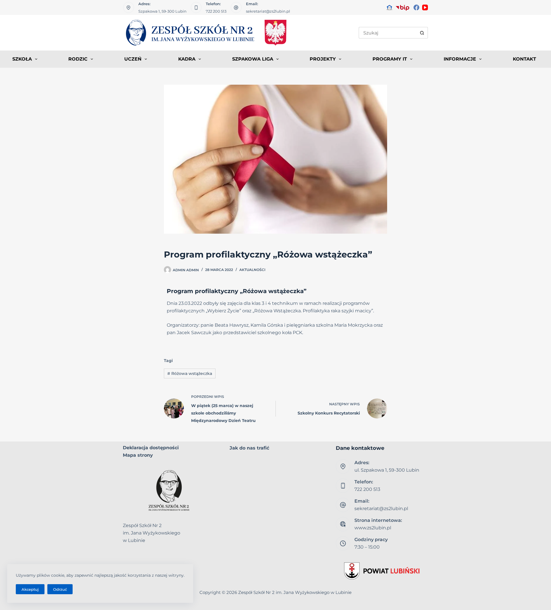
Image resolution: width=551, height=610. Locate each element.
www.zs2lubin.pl (372, 527)
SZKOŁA (22, 59)
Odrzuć (60, 589)
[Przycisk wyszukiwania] (422, 32)
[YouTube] (425, 7)
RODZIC (78, 59)
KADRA (186, 59)
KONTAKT (524, 59)
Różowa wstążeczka (189, 373)
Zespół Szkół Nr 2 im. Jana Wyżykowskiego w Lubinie (295, 592)
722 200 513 (216, 11)
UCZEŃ (132, 59)
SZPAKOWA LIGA (252, 59)
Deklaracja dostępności (151, 447)
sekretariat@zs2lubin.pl (268, 11)
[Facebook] (416, 7)
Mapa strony (138, 455)
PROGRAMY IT (389, 59)
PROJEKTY (323, 59)
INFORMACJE (460, 59)
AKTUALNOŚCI (252, 270)
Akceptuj (30, 589)
